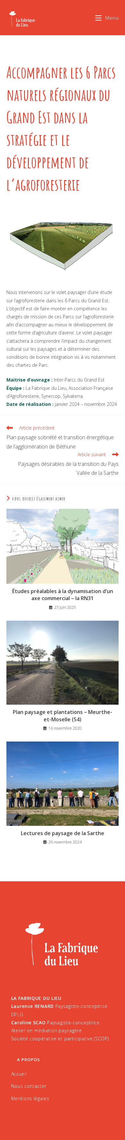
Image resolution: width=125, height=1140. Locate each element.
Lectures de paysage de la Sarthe (62, 833)
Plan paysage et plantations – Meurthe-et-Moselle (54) (62, 715)
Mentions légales (30, 1098)
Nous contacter (28, 1086)
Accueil (19, 1074)
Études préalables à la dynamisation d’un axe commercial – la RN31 (62, 595)
